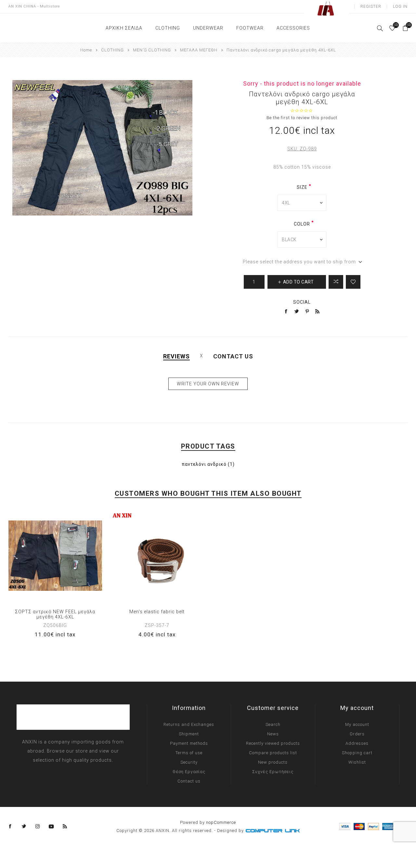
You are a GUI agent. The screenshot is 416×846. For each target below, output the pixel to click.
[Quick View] (35, 555)
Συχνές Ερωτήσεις (272, 771)
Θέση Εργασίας (189, 771)
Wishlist (357, 762)
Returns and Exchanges (188, 724)
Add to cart (75, 555)
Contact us (189, 781)
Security (189, 762)
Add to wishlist (353, 282)
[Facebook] (10, 826)
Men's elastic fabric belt (157, 611)
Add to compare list (336, 282)
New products (273, 762)
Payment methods (189, 743)
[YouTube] (51, 826)
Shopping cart (357, 752)
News (273, 733)
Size (302, 187)
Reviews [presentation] (176, 356)
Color (302, 224)
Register (370, 6)
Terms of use (189, 752)
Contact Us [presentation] (233, 356)
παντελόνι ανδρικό (204, 464)
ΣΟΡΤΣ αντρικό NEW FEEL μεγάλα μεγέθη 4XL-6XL (55, 614)
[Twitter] (24, 826)
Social (302, 302)
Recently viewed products (273, 743)
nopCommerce (221, 822)
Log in (400, 6)
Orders (357, 733)
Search (273, 724)
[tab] (176, 356)
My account (357, 724)
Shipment (189, 733)
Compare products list (273, 752)
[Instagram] (37, 826)
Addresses (357, 743)
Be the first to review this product (301, 117)
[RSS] (65, 826)
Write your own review (208, 383)
